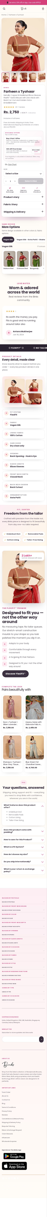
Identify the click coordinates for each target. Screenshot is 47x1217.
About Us (5, 1096)
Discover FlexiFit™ (15, 673)
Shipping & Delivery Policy (11, 1122)
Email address (10, 1036)
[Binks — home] (23, 9)
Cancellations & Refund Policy (13, 1119)
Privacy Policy (7, 1111)
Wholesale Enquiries (9, 1141)
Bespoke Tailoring (8, 1126)
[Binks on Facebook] (3, 1179)
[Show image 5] (42, 77)
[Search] (4, 8)
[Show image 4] (33, 77)
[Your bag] (43, 8)
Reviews (5, 1115)
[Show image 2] (15, 77)
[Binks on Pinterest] (9, 1179)
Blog (3, 1103)
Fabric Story (11, 204)
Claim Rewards (7, 1134)
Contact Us (6, 1100)
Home (4, 15)
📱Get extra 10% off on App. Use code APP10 (23, 2)
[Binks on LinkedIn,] (18, 1179)
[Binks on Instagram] (12, 1179)
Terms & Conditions (9, 1107)
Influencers (6, 1138)
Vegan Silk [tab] (8, 239)
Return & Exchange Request (12, 1130)
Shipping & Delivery (14, 211)
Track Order (6, 1092)
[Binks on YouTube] (15, 1179)
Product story (11, 197)
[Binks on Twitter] (6, 1179)
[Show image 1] (6, 77)
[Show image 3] (24, 77)
